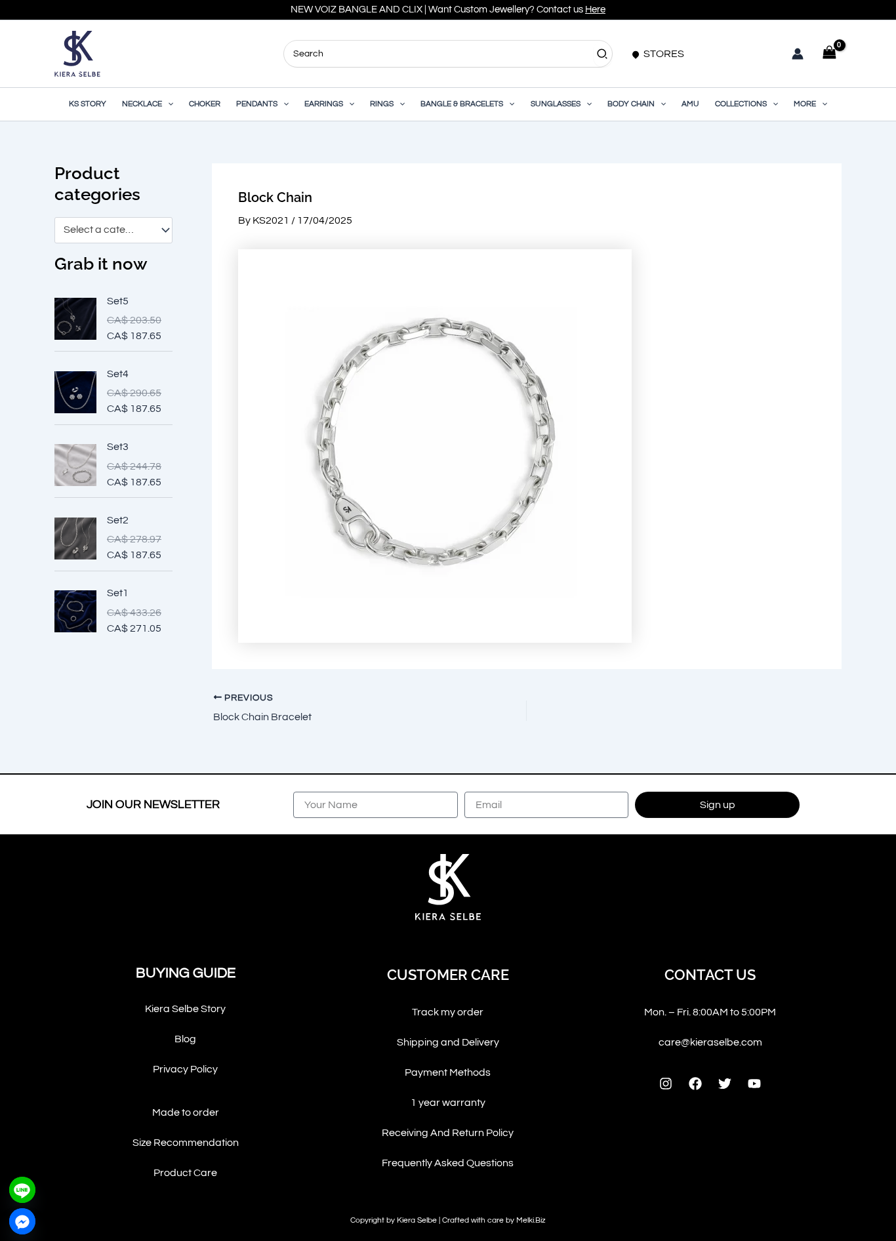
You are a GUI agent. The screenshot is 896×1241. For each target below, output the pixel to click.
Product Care (185, 1173)
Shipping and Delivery (448, 1042)
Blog (185, 1039)
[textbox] (107, 230)
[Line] (22, 1190)
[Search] (603, 54)
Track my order (447, 1012)
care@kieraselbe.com (710, 1042)
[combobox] (113, 230)
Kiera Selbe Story (185, 1009)
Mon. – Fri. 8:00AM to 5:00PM (710, 1012)
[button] (167, 104)
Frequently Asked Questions (448, 1163)
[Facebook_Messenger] (22, 1221)
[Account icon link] (798, 54)
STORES (662, 54)
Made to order (185, 1112)
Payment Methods (448, 1072)
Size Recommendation (185, 1142)
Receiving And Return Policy (448, 1133)
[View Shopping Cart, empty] (829, 53)
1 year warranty (448, 1102)
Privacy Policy (185, 1069)
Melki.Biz (531, 1220)
